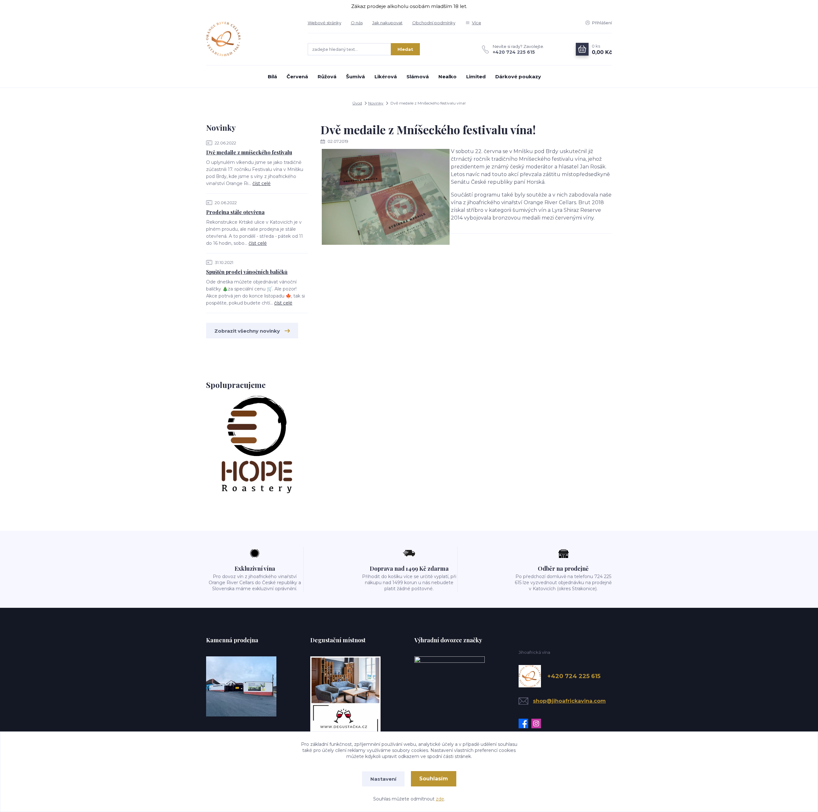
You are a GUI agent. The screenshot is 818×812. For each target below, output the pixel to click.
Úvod (357, 103)
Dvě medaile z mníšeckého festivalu (249, 152)
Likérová (385, 76)
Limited (476, 76)
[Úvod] (250, 39)
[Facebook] (525, 723)
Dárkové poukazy (518, 76)
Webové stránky (324, 22)
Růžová (327, 76)
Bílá (272, 76)
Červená (297, 76)
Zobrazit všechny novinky (247, 331)
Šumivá (355, 76)
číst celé (261, 183)
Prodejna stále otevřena (235, 212)
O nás (357, 22)
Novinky (375, 103)
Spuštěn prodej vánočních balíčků (247, 271)
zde (440, 799)
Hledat (405, 49)
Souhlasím (433, 779)
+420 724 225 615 (514, 52)
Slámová (417, 76)
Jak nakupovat (387, 22)
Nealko (447, 76)
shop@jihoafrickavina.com (569, 701)
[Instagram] (537, 723)
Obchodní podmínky (433, 22)
